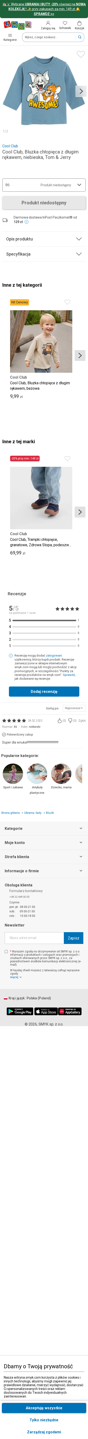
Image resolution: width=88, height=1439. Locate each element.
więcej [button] (14, 977)
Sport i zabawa (13, 787)
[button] (44, 1432)
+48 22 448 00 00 (19, 896)
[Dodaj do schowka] (80, 53)
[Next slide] (81, 91)
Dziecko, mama (61, 787)
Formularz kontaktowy (26, 891)
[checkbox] (6, 951)
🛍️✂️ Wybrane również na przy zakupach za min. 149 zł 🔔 (44, 9)
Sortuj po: (52, 708)
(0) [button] (64, 720)
